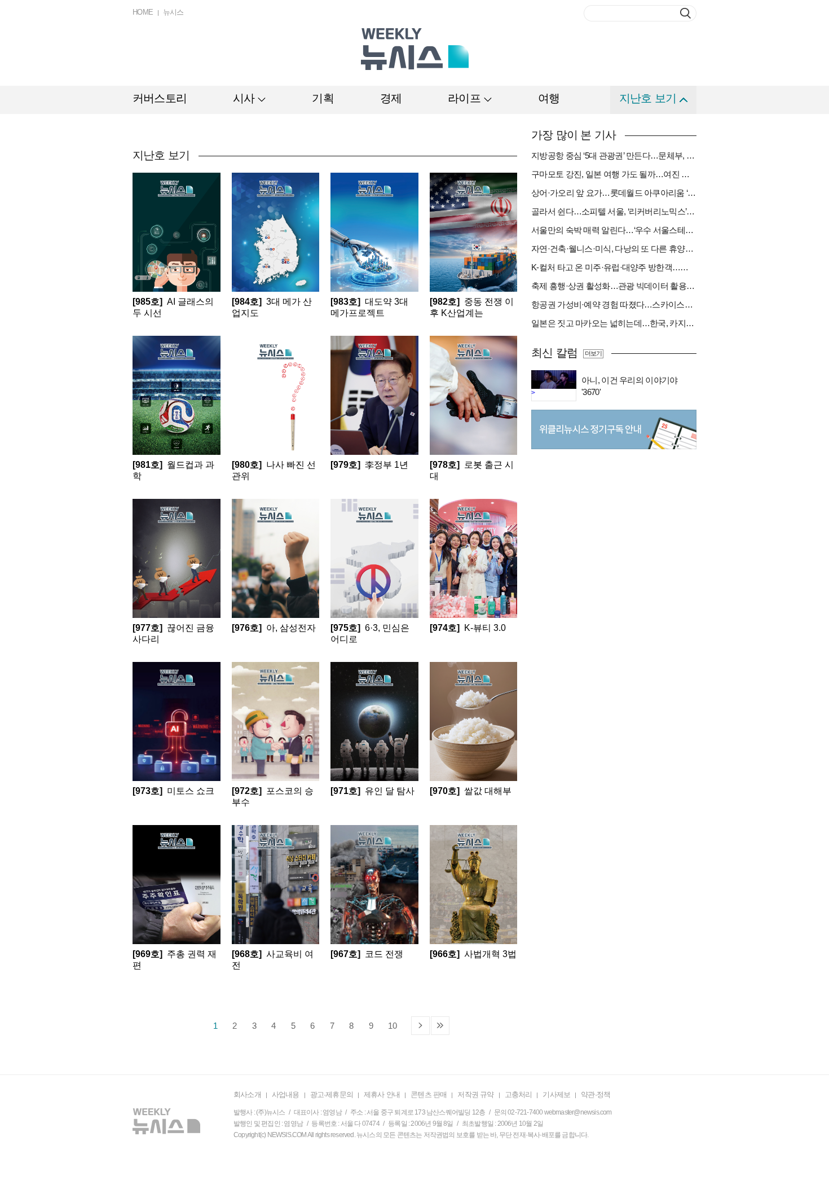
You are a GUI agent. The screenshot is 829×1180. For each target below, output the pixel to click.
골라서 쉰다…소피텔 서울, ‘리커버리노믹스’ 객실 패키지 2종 (613, 211)
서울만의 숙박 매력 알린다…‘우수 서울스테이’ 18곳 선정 (613, 230)
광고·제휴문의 (331, 1094)
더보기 (593, 353)
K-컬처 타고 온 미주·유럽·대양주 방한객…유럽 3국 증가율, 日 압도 (613, 267)
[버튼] (685, 13)
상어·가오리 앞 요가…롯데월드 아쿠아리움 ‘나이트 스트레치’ (613, 193)
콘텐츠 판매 (429, 1094)
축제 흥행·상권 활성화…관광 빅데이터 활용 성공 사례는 (613, 286)
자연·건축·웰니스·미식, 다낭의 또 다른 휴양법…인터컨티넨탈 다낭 (613, 248)
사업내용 (285, 1094)
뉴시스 (173, 12)
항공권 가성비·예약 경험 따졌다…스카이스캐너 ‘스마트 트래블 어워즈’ (613, 304)
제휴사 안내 (382, 1094)
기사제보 (556, 1094)
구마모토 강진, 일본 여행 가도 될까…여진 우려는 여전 (613, 174)
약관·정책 (595, 1094)
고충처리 (518, 1094)
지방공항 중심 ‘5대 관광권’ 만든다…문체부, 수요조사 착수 (613, 155)
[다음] (420, 1025)
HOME (143, 12)
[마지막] (440, 1025)
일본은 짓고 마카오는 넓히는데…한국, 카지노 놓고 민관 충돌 (613, 323)
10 (392, 1025)
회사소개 (247, 1094)
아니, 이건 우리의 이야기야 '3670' (629, 386)
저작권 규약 (475, 1094)
